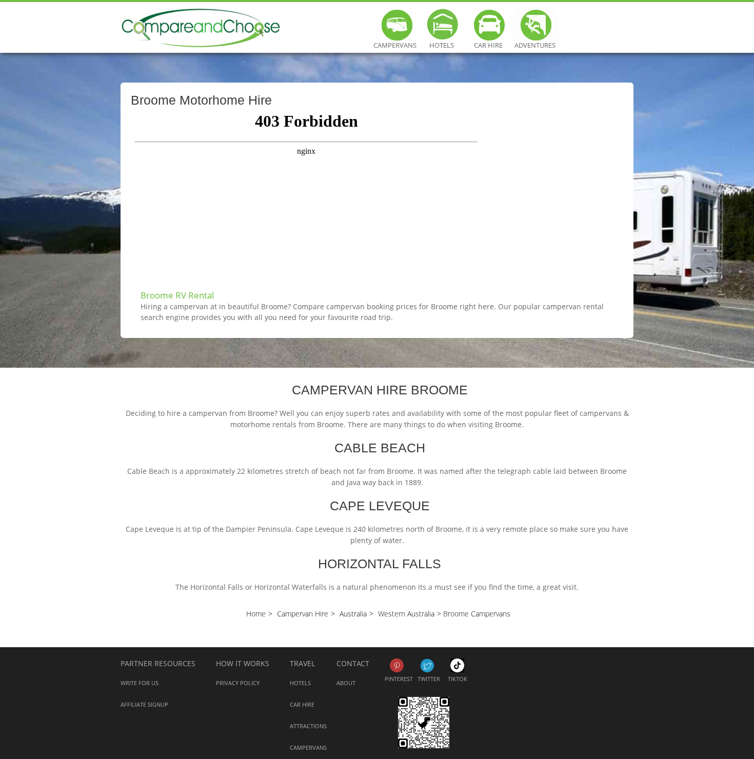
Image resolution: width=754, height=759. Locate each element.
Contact (352, 663)
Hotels (441, 41)
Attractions (308, 726)
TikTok (457, 665)
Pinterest (397, 665)
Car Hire (488, 41)
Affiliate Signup (144, 704)
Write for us (139, 683)
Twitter (427, 665)
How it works (242, 663)
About (345, 683)
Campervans (394, 41)
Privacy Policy (238, 683)
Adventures (534, 41)
